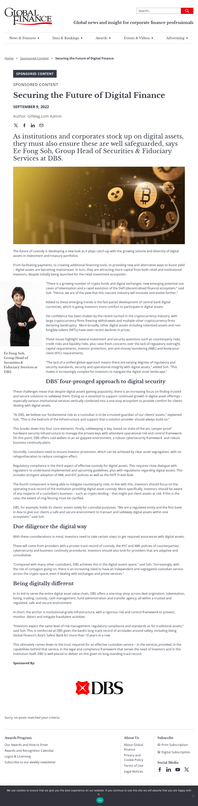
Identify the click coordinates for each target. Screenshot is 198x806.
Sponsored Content (34, 58)
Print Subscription (174, 745)
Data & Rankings (65, 38)
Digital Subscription (175, 752)
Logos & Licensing (18, 756)
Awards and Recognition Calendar (29, 750)
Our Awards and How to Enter (26, 745)
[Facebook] (26, 125)
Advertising (175, 38)
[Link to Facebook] (159, 769)
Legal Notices (133, 771)
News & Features (22, 38)
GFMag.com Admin (44, 116)
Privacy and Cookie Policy (133, 757)
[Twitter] (17, 125)
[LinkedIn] (34, 125)
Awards (101, 38)
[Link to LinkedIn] (168, 769)
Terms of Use (133, 766)
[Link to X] (186, 769)
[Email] (43, 126)
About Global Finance (133, 747)
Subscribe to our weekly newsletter (30, 762)
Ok (100, 800)
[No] (193, 796)
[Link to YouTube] (177, 769)
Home (9, 58)
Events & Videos (137, 38)
